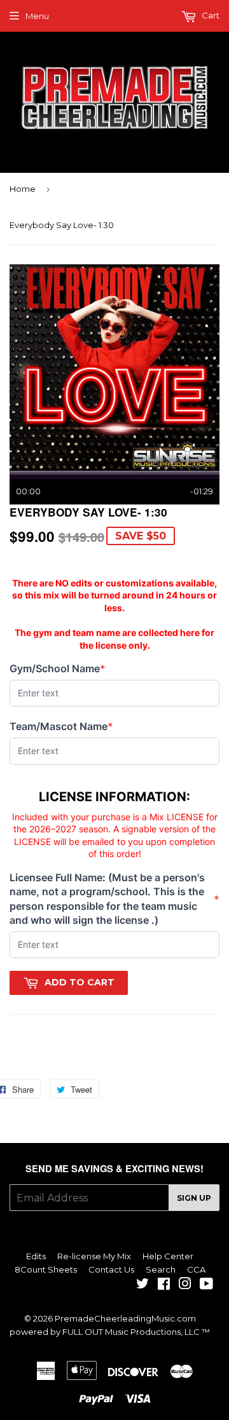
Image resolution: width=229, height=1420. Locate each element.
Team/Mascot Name (61, 726)
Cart (209, 15)
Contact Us (111, 1269)
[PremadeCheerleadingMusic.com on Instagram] (185, 1285)
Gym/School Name (58, 668)
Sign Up (194, 1198)
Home (23, 189)
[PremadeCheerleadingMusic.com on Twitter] (142, 1285)
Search (161, 1269)
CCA (196, 1269)
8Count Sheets (46, 1269)
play (114, 367)
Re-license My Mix (94, 1256)
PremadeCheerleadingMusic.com (125, 1318)
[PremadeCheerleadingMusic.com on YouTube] (206, 1285)
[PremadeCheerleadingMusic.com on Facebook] (163, 1285)
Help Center (167, 1256)
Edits (36, 1256)
